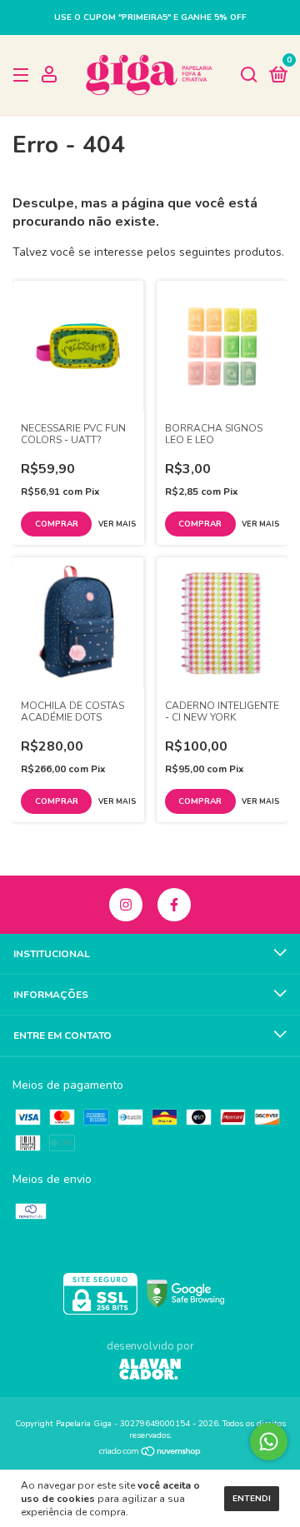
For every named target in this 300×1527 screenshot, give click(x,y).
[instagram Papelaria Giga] (125, 904)
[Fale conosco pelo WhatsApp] (269, 1441)
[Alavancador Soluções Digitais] (150, 1371)
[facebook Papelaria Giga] (174, 904)
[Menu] (23, 76)
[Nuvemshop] (150, 1453)
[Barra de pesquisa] (249, 76)
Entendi (251, 1499)
